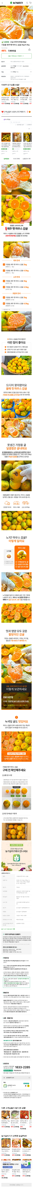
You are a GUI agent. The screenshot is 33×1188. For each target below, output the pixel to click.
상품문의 (27, 159)
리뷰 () (16, 159)
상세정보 (6, 159)
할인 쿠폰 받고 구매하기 (15, 56)
